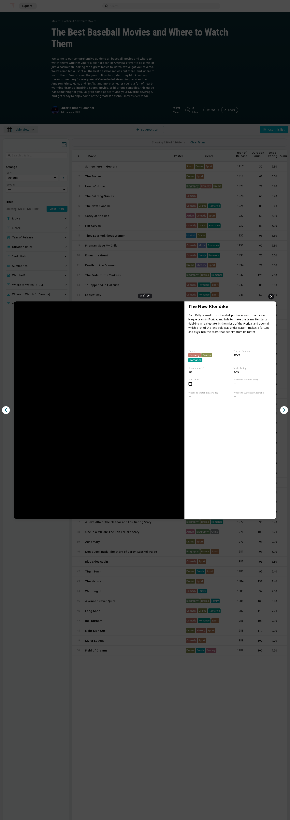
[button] (6, 410)
